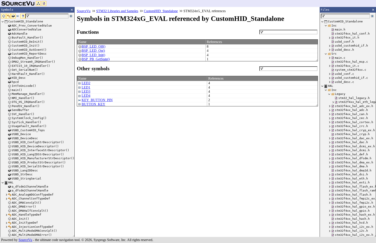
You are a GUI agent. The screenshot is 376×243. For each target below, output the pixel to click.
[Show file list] (44, 3)
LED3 (86, 91)
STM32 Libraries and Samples (117, 11)
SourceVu (25, 240)
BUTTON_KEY (93, 104)
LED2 (86, 83)
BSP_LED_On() (93, 50)
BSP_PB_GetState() (96, 59)
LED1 (86, 87)
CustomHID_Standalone (161, 11)
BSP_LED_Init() (93, 55)
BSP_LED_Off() (93, 46)
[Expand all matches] (71, 16)
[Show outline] (38, 3)
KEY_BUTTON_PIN (97, 100)
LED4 (86, 95)
